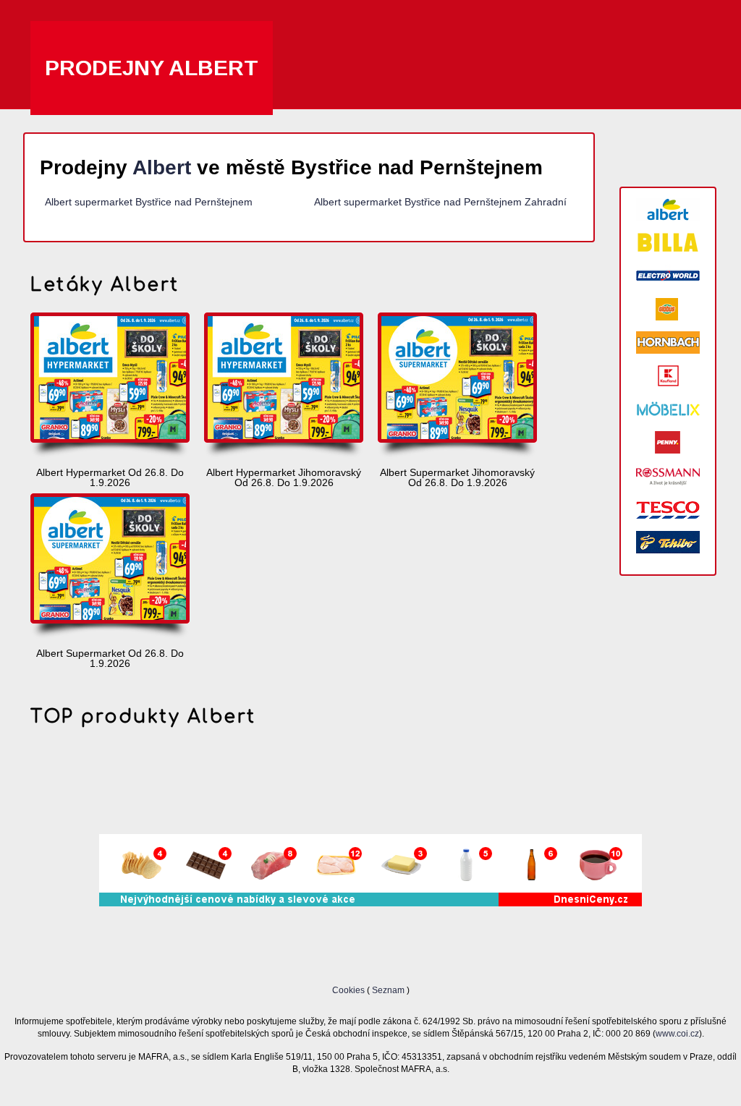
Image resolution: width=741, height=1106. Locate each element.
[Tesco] (668, 509)
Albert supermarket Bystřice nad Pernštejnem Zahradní (440, 202)
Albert (161, 167)
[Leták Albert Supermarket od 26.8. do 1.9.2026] (110, 567)
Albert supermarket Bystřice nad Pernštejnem (149, 202)
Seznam (388, 990)
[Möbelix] (668, 409)
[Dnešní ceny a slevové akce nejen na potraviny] (370, 903)
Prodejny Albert (151, 68)
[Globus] (668, 309)
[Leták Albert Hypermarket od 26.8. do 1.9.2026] (110, 386)
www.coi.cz (677, 1033)
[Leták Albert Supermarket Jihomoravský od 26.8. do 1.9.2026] (457, 386)
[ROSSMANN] (668, 475)
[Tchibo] (668, 542)
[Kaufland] (668, 376)
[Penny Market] (668, 442)
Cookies (349, 990)
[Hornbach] (668, 342)
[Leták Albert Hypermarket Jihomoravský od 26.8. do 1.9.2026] (283, 386)
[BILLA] (668, 242)
